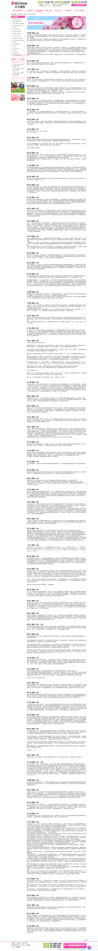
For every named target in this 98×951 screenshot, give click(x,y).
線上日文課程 (80, 10)
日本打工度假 (54, 4)
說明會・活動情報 (57, 5)
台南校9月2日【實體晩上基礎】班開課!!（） (18, 74)
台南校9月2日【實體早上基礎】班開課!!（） (18, 70)
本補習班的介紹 (42, 5)
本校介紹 (23, 945)
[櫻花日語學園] (19, 5)
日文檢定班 (39, 10)
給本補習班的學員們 (63, 4)
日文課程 (41, 4)
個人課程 (68, 10)
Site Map (12, 947)
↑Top (85, 940)
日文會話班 (29, 10)
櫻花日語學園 (14, 14)
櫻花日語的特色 (18, 10)
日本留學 (47, 4)
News (49, 5)
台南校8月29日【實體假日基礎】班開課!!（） (17, 66)
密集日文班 (48, 10)
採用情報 (28, 945)
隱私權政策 (18, 947)
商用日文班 (58, 10)
